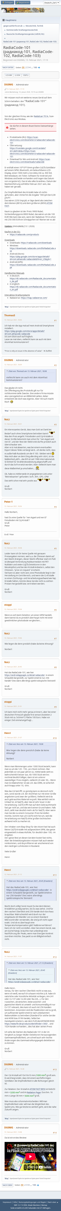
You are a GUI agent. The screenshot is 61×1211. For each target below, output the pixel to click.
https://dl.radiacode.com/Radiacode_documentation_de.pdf (33, 280)
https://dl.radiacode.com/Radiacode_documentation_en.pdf (33, 288)
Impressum (7, 1202)
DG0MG (8, 84)
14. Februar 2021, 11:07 (13, 956)
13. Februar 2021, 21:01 (13, 706)
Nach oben (7, 1185)
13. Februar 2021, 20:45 (13, 667)
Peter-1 (8, 501)
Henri (7, 733)
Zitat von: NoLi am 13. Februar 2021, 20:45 (26, 881)
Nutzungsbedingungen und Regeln (32, 1202)
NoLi (7, 419)
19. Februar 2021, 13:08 (13, 1132)
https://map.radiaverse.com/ (34, 297)
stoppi (8, 604)
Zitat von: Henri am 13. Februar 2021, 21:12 (26, 963)
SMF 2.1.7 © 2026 (20, 1205)
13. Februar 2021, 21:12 (13, 874)
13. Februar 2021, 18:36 (13, 506)
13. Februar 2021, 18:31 (13, 424)
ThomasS (9, 315)
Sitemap (44, 1205)
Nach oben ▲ (53, 1202)
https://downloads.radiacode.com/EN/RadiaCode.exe (33, 249)
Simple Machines (34, 1205)
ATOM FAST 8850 (37, 1089)
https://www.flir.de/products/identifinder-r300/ (26, 1023)
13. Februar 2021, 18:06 (13, 320)
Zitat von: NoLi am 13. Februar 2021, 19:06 (26, 744)
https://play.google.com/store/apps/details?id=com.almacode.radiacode (25, 332)
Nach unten (8, 67)
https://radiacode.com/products (24, 234)
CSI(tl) (25, 75)
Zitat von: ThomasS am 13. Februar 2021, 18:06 (28, 371)
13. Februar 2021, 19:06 (13, 638)
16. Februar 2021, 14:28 (15, 1069)
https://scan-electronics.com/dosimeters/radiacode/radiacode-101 (32, 140)
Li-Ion (17, 75)
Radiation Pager (34, 1092)
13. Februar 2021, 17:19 (15, 89)
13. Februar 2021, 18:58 (13, 548)
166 (35, 67)
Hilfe (15, 1202)
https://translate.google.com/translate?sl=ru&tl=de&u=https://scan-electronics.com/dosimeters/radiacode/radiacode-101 (32, 152)
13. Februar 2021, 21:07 (13, 737)
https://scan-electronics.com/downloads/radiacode (30, 160)
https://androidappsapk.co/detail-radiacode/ (25, 675)
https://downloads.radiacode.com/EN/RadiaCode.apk (33, 266)
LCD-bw (9, 75)
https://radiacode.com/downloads (36, 242)
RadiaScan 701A (41, 116)
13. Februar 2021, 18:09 (13, 364)
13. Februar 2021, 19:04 (13, 609)
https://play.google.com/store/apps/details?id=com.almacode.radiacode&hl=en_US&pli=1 (30, 258)
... (32, 67)
